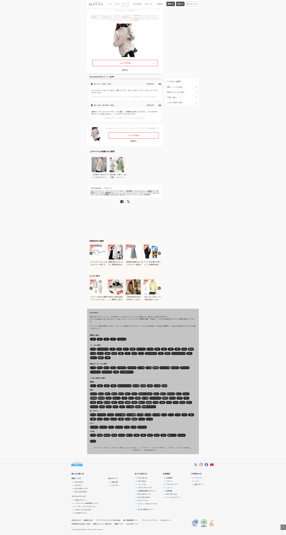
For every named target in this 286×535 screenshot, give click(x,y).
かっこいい (142, 419)
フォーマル (149, 419)
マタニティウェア (107, 372)
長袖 (100, 402)
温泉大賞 (114, 482)
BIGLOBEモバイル (81, 488)
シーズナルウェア (95, 372)
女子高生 (99, 435)
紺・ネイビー (119, 427)
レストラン (150, 349)
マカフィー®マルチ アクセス (147, 505)
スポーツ (134, 353)
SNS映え (138, 406)
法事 (107, 357)
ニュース (169, 487)
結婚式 (101, 357)
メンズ (109, 4)
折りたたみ (172, 398)
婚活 (177, 349)
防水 (107, 385)
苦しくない (93, 394)
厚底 (162, 402)
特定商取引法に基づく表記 (81, 524)
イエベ (169, 402)
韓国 (134, 402)
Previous (91, 253)
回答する (180, 4)
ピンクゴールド (142, 427)
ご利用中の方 (196, 473)
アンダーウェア (132, 367)
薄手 (186, 398)
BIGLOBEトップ (132, 524)
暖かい (127, 394)
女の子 (150, 435)
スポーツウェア (184, 367)
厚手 (179, 398)
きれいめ (127, 419)
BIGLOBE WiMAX (81, 492)
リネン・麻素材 (131, 414)
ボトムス (106, 367)
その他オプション (81, 513)
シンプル (106, 419)
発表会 (107, 353)
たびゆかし (186, 447)
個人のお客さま (78, 473)
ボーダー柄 (140, 414)
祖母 (136, 435)
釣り (189, 353)
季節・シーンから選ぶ (175, 87)
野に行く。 (163, 447)
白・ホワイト (94, 427)
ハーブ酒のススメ (136, 450)
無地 (93, 419)
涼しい (134, 394)
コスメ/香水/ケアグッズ (126, 372)
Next (159, 253)
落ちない (156, 394)
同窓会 (132, 349)
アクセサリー (175, 367)
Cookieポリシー (166, 520)
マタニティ (100, 353)
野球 (167, 353)
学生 (163, 435)
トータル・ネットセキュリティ (86, 506)
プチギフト (121, 435)
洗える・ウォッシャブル (124, 385)
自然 (121, 419)
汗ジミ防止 (157, 385)
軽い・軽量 (145, 398)
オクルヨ (114, 447)
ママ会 (93, 353)
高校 (164, 349)
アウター (99, 367)
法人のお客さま (141, 473)
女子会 (184, 349)
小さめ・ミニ (116, 398)
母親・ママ (129, 435)
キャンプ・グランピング (178, 353)
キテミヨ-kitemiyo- (96, 188)
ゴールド (133, 427)
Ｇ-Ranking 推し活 (149, 450)
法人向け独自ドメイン (146, 509)
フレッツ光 (142, 484)
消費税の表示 (88, 520)
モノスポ (155, 447)
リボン (184, 414)
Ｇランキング (98, 447)
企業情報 (166, 473)
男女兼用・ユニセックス (149, 406)
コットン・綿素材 (120, 414)
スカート (113, 367)
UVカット (93, 385)
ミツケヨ (178, 447)
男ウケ (189, 402)
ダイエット (93, 357)
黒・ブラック (103, 427)
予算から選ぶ (172, 97)
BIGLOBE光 (79, 482)
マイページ (193, 4)
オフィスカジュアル (102, 349)
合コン (119, 349)
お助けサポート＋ (81, 500)
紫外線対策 (93, 398)
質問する (171, 4)
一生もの (102, 406)
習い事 (114, 353)
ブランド (169, 481)
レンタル (155, 402)
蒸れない (107, 394)
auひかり (78, 485)
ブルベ (176, 402)
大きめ (108, 398)
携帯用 (165, 398)
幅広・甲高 (107, 402)
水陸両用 (143, 385)
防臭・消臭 (136, 385)
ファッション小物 (165, 367)
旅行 (157, 349)
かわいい (99, 419)
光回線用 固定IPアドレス (146, 491)
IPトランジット (143, 500)
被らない (163, 394)
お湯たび (121, 447)
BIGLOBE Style (171, 494)
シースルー (110, 414)
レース (171, 414)
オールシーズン (121, 339)
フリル (178, 414)
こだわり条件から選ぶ (175, 102)
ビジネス (93, 349)
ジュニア (93, 435)
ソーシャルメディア (173, 497)
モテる (182, 402)
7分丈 (121, 402)
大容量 (138, 398)
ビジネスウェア (121, 367)
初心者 (114, 435)
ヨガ (161, 353)
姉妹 (143, 435)
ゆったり (131, 398)
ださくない (186, 394)
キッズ (117, 4)
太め (124, 398)
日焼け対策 (101, 398)
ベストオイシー (145, 447)
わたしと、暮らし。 (132, 447)
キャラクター (181, 435)
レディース (125, 4)
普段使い (134, 419)
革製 (191, 414)
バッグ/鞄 (148, 367)
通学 (121, 353)
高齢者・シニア (172, 435)
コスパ (122, 406)
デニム (93, 414)
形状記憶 (164, 385)
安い (109, 406)
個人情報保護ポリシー (131, 520)
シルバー (126, 427)
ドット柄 (164, 414)
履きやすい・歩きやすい (145, 394)
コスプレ (93, 441)
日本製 (127, 402)
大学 (171, 349)
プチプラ (115, 406)
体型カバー (142, 402)
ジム (141, 353)
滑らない (100, 394)
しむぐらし (115, 485)
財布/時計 (155, 367)
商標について (119, 524)
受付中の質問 (137, 4)
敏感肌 (149, 402)
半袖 (93, 402)
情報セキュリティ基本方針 (102, 524)
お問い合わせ (76, 520)
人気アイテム (148, 4)
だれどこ (106, 447)
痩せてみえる (171, 394)
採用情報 (169, 491)
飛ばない (114, 394)
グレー (111, 427)
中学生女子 (107, 435)
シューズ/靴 (141, 367)
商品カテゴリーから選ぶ (175, 92)
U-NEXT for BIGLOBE (83, 510)
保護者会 (190, 349)
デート (126, 349)
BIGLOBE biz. (143, 478)
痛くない (178, 394)
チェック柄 (148, 414)
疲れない (121, 394)
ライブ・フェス (141, 349)
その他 (116, 372)
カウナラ (171, 447)
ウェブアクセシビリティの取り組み (108, 520)
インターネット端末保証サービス (86, 503)
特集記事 (159, 4)
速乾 (113, 385)
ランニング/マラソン (151, 353)
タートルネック (101, 414)
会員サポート (198, 484)
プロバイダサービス (145, 487)
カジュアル (114, 419)
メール (196, 481)
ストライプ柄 (156, 414)
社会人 (157, 435)
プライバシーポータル (149, 520)
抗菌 (150, 385)
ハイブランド (94, 406)
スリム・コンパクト (155, 398)
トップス (93, 367)
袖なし (114, 402)
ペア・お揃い (130, 406)
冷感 (100, 385)
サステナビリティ (172, 484)
